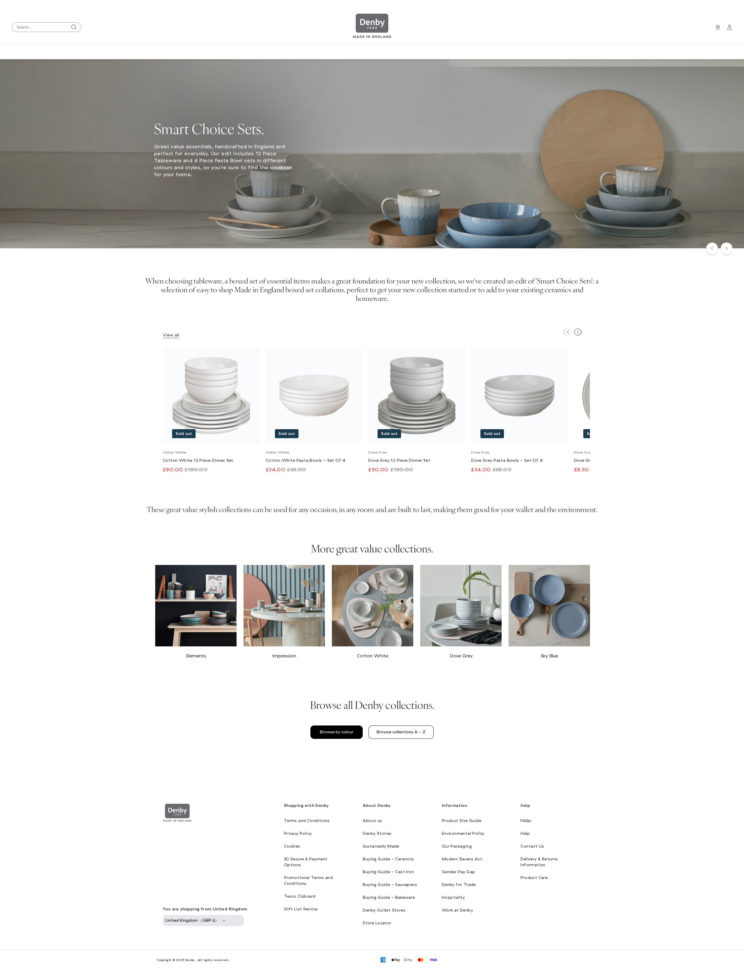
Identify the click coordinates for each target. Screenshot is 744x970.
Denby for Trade (459, 884)
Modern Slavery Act (462, 859)
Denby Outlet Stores (384, 910)
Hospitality (453, 897)
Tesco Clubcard (300, 896)
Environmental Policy (463, 833)
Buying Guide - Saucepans (390, 884)
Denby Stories (377, 833)
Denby (190, 960)
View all (171, 335)
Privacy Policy (298, 833)
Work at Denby (457, 910)
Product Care (534, 877)
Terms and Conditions (307, 820)
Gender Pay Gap (458, 871)
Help (525, 833)
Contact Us (532, 846)
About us (372, 820)
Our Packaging (457, 846)
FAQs (526, 820)
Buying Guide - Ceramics (388, 859)
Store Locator (377, 923)
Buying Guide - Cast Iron (388, 871)
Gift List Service (301, 909)
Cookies (292, 846)
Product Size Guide (461, 820)
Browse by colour (336, 732)
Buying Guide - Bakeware (389, 897)
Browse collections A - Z (401, 732)
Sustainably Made (381, 846)
